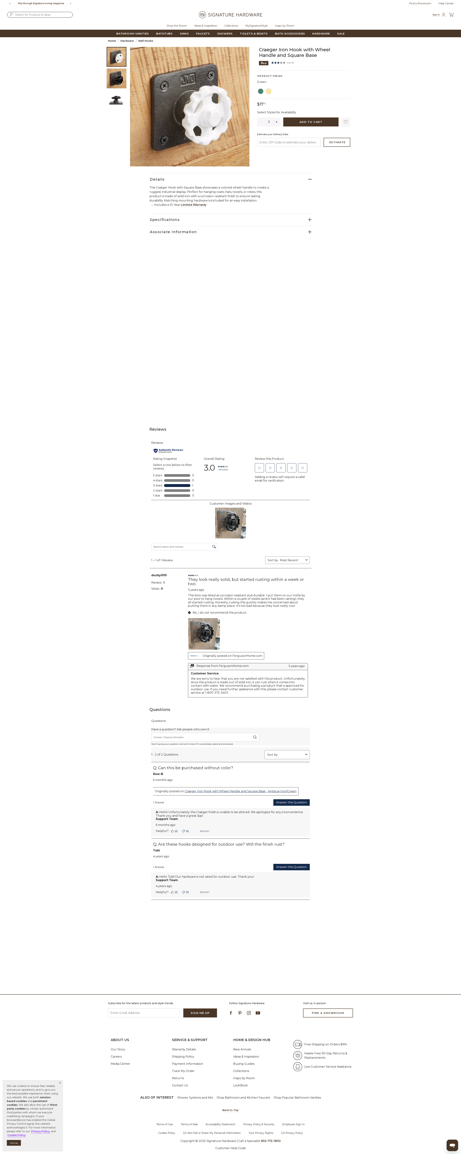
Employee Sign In (293, 1124)
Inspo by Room (244, 1078)
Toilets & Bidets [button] (254, 33)
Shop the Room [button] (177, 25)
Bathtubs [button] (164, 33)
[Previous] (10, 3)
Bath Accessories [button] (290, 33)
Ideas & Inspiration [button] (205, 25)
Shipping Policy (183, 1056)
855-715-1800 (57, 3)
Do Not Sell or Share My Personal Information (212, 1133)
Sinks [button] (184, 33)
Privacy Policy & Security (258, 1124)
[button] (60, 1083)
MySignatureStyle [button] (256, 25)
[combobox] (40, 15)
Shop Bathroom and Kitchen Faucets (243, 1097)
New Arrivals (242, 1049)
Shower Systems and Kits (195, 1097)
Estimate (337, 142)
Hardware (127, 40)
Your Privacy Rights (261, 1133)
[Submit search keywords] (11, 14)
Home (112, 40)
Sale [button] (341, 33)
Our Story (118, 1049)
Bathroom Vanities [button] (132, 33)
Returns (178, 1078)
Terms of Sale (189, 1124)
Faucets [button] (203, 33)
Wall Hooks (145, 40)
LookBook (240, 1085)
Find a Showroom (420, 3)
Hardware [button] (321, 33)
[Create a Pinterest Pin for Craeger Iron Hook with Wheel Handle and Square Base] (263, 63)
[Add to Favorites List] (345, 121)
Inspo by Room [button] (284, 25)
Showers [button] (225, 33)
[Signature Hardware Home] (230, 14)
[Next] (72, 3)
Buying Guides (243, 1063)
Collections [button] (231, 25)
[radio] (260, 91)
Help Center (446, 3)
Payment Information (187, 1063)
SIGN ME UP (200, 1013)
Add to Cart (311, 122)
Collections (241, 1071)
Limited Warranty (193, 205)
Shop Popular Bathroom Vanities (297, 1097)
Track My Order (183, 1071)
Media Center (120, 1063)
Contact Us (180, 1085)
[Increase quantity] (277, 121)
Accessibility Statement (220, 1124)
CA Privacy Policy (292, 1133)
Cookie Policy (166, 1133)
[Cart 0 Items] (451, 15)
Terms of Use (164, 1124)
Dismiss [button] (14, 1143)
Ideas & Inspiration (246, 1056)
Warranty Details (184, 1049)
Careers (116, 1056)
